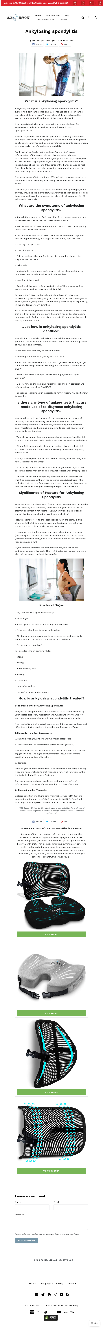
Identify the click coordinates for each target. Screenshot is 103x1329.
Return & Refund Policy (68, 1305)
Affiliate (72, 1283)
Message (19, 1214)
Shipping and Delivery (52, 1283)
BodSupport (37, 1305)
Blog (67, 15)
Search (32, 1283)
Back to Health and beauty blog (53, 1260)
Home (38, 15)
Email (56, 1202)
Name (18, 1202)
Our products (53, 15)
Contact (63, 19)
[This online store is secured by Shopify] (51, 1320)
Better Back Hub (45, 19)
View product (51, 934)
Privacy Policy (52, 1305)
